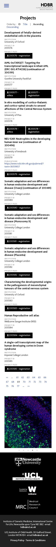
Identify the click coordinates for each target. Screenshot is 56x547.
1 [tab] (19, 450)
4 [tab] (32, 450)
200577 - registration (34, 94)
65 (39, 377)
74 (45, 382)
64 (33, 377)
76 (12, 386)
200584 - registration (19, 335)
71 (29, 382)
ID (20, 24)
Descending (13, 27)
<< (7, 377)
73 (40, 382)
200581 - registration (19, 241)
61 (17, 377)
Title (25, 24)
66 (45, 377)
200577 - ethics (12, 94)
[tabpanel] (28, 422)
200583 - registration (19, 308)
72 (34, 382)
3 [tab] (28, 450)
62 (22, 377)
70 (24, 382)
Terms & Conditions (36, 540)
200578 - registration (34, 130)
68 (12, 382)
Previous (2, 422)
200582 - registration (19, 275)
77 (18, 386)
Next (53, 422)
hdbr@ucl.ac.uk (40, 535)
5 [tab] (37, 450)
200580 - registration (19, 207)
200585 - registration (19, 369)
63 (28, 377)
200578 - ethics (13, 130)
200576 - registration (19, 55)
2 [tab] (23, 450)
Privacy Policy (17, 540)
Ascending (38, 24)
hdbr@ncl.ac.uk (28, 527)
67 (7, 382)
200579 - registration (19, 174)
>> (28, 386)
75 (7, 386)
